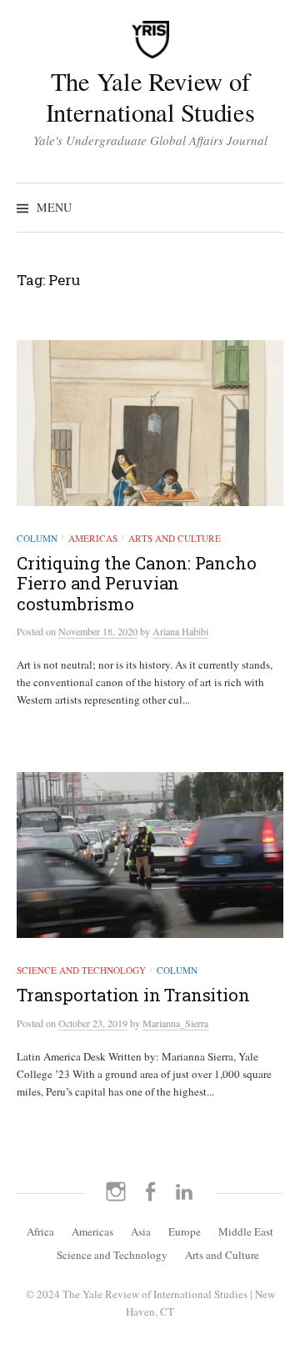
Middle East (245, 1231)
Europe (184, 1231)
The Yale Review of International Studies (150, 96)
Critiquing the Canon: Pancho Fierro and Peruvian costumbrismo (136, 583)
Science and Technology (81, 970)
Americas (93, 538)
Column (37, 538)
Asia (141, 1231)
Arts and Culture (174, 538)
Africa (40, 1231)
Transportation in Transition (133, 994)
